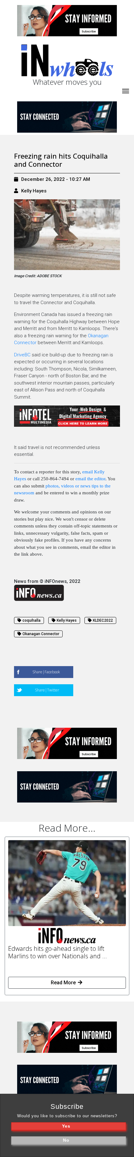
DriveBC (22, 355)
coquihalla (31, 620)
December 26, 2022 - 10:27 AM (55, 179)
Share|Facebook (46, 672)
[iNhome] (125, 90)
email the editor (90, 478)
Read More (64, 983)
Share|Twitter (47, 690)
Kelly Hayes (33, 191)
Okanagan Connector (40, 634)
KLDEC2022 (103, 620)
